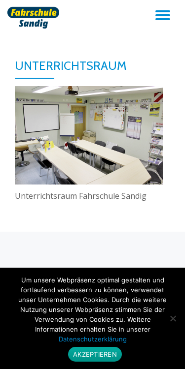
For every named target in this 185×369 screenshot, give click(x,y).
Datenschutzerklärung (93, 339)
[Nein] (173, 318)
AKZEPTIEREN (95, 354)
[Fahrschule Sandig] (35, 17)
